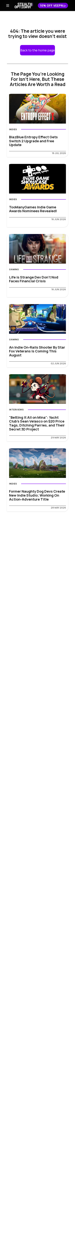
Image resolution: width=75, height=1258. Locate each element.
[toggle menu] (8, 5)
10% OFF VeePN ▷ (53, 5)
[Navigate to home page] (24, 5)
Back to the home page (37, 50)
